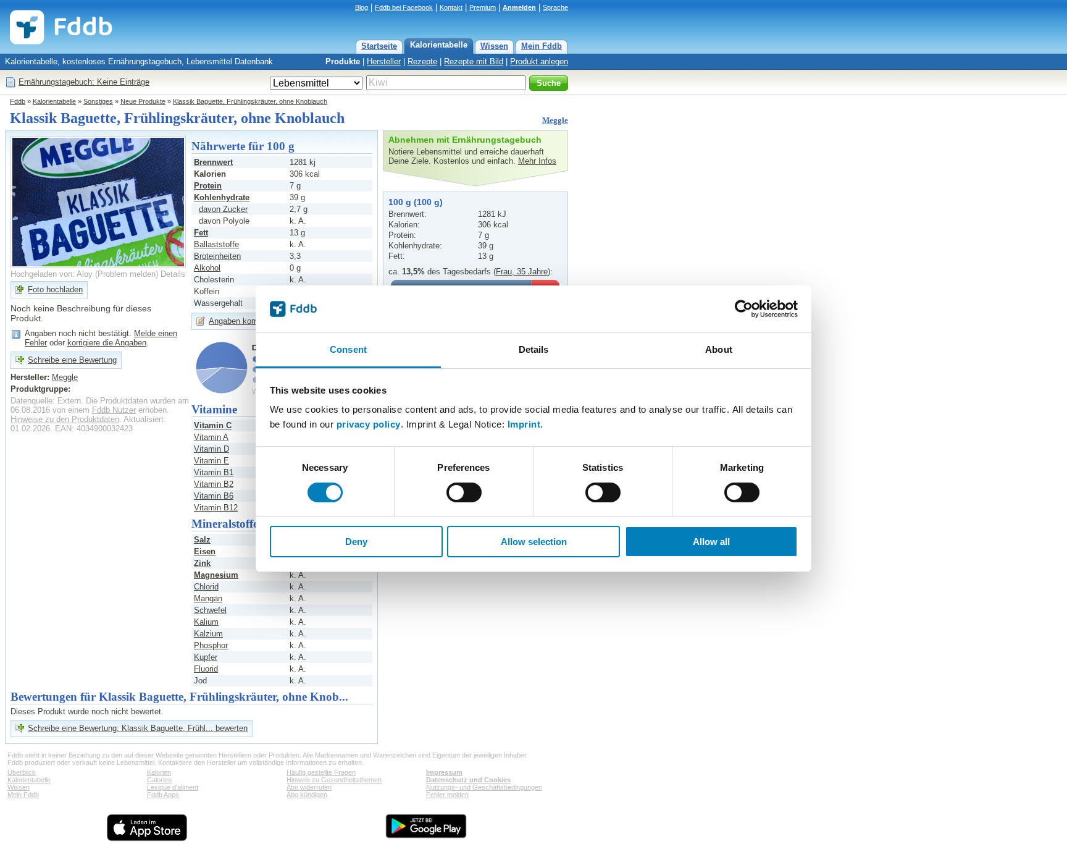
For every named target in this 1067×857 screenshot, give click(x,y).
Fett (201, 232)
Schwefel (210, 610)
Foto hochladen (55, 289)
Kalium (206, 622)
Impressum (444, 772)
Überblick (21, 772)
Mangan (208, 598)
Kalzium (208, 633)
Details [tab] (534, 349)
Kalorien (159, 772)
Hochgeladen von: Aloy (51, 274)
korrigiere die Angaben (106, 342)
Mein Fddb (541, 46)
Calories (159, 779)
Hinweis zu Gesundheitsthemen (334, 779)
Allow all (711, 541)
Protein (208, 185)
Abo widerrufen (309, 787)
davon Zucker (223, 209)
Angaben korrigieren (244, 321)
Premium (482, 7)
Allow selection (534, 541)
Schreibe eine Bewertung (72, 360)
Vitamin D (211, 449)
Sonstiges (98, 101)
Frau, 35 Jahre (522, 271)
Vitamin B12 (216, 507)
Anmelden (519, 7)
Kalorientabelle (438, 44)
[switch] (464, 492)
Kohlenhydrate (221, 197)
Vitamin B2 (213, 484)
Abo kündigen (307, 794)
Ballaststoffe (216, 244)
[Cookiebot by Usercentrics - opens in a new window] (744, 309)
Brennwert (213, 162)
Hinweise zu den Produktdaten (64, 419)
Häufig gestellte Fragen (321, 772)
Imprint (524, 424)
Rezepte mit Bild (473, 61)
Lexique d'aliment (172, 787)
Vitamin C (213, 425)
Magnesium (216, 575)
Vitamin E (211, 460)
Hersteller (384, 61)
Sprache (555, 7)
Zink (202, 563)
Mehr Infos (537, 161)
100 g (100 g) (415, 202)
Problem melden (127, 274)
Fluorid (206, 668)
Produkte (342, 61)
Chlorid (206, 586)
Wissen (494, 46)
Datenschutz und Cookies (468, 779)
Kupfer (205, 657)
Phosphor (211, 645)
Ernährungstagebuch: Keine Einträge (84, 82)
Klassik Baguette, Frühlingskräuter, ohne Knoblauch (250, 101)
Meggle (555, 120)
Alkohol (207, 267)
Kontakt (451, 7)
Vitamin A (211, 437)
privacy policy (369, 424)
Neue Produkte (142, 101)
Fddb (17, 101)
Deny (356, 541)
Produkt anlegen (539, 61)
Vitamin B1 (213, 472)
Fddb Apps (163, 794)
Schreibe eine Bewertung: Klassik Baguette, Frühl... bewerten (138, 728)
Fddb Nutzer (114, 410)
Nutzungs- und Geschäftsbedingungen (484, 787)
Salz (202, 539)
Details (173, 274)
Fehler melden (447, 794)
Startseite (379, 46)
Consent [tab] (348, 349)
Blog (361, 7)
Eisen (204, 551)
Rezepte (422, 61)
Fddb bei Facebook (404, 7)
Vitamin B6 (213, 495)
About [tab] (718, 349)
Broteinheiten (217, 256)
